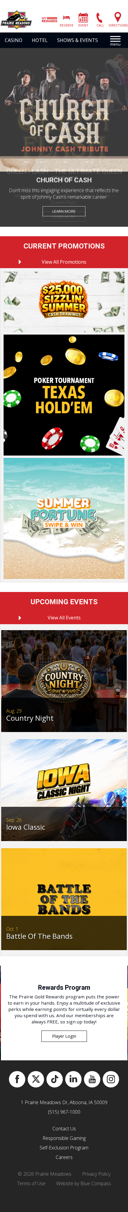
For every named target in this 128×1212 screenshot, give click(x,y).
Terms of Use (31, 1183)
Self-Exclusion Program (64, 1147)
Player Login (64, 1036)
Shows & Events (77, 40)
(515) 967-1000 (64, 1112)
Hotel (40, 40)
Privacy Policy (96, 1174)
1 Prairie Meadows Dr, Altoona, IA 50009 (64, 1102)
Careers (64, 1157)
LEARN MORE (64, 211)
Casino (13, 40)
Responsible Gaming (64, 1138)
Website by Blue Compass (83, 1183)
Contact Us (64, 1128)
